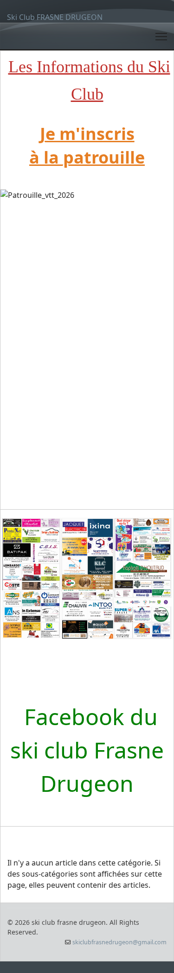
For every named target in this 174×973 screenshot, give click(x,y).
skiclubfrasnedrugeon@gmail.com (119, 942)
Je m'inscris (87, 133)
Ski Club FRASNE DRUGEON (55, 17)
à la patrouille (87, 157)
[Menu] (161, 37)
